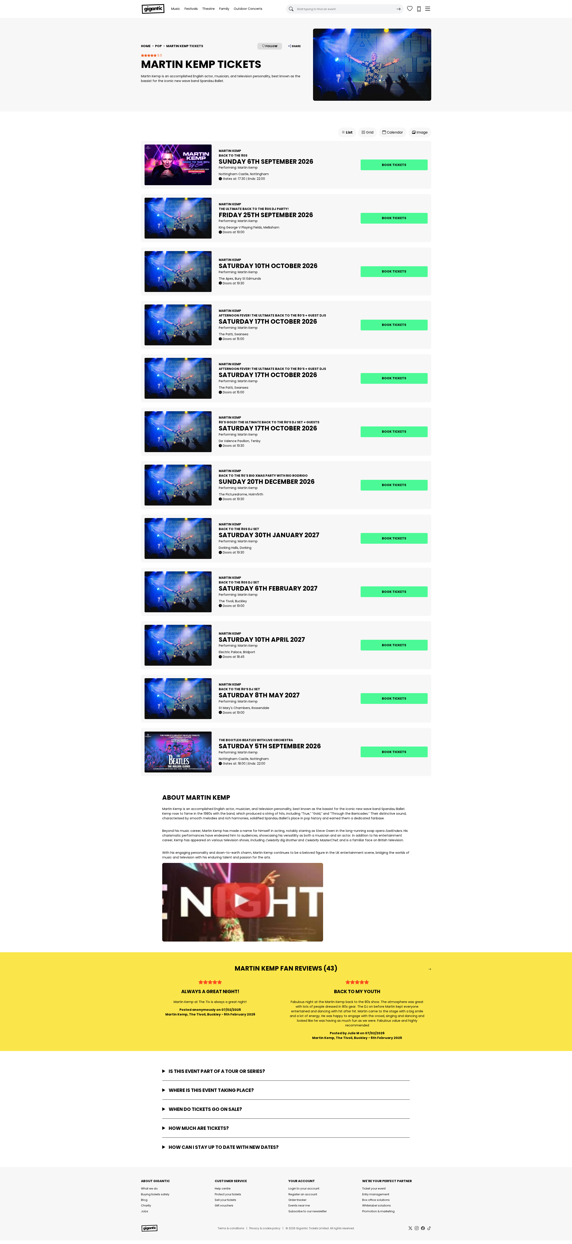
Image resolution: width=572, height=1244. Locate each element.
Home (146, 46)
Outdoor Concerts (248, 8)
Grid (369, 132)
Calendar (394, 132)
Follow (271, 46)
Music (175, 8)
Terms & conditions (231, 1228)
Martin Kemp (248, 167)
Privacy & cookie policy (264, 1228)
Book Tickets (394, 165)
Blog (144, 1200)
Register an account (302, 1194)
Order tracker (297, 1200)
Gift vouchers (224, 1205)
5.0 (159, 55)
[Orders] (419, 9)
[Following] (409, 9)
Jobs (144, 1211)
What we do (149, 1188)
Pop (158, 46)
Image (422, 132)
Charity (146, 1205)
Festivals (191, 8)
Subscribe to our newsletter (307, 1211)
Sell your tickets (225, 1200)
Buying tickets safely (155, 1194)
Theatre (208, 8)
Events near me (299, 1205)
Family (224, 8)
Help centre (223, 1188)
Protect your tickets (228, 1194)
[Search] (398, 9)
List (349, 132)
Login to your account (303, 1188)
